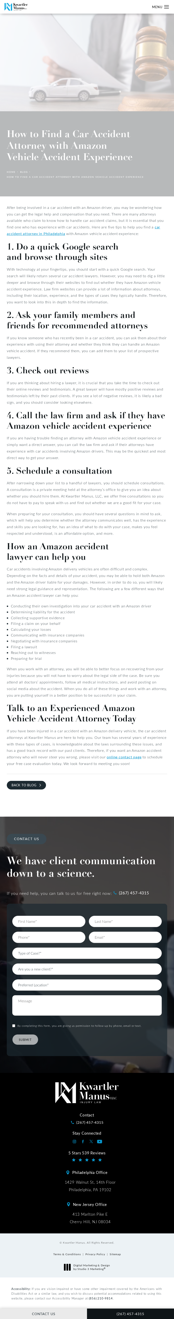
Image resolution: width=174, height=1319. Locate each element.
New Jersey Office (90, 1204)
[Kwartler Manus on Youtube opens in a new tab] (100, 1141)
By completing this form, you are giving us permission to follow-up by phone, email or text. (79, 1025)
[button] (166, 7)
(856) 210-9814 (101, 1298)
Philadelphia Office (89, 1172)
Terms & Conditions (67, 1254)
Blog (24, 171)
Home (11, 171)
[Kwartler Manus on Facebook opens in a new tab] (83, 1141)
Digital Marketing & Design (91, 1267)
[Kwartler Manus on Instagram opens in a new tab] (74, 1141)
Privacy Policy (95, 1254)
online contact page (124, 757)
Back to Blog (24, 785)
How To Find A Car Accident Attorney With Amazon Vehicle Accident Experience (75, 176)
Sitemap (115, 1254)
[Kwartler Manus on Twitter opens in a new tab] (91, 1141)
